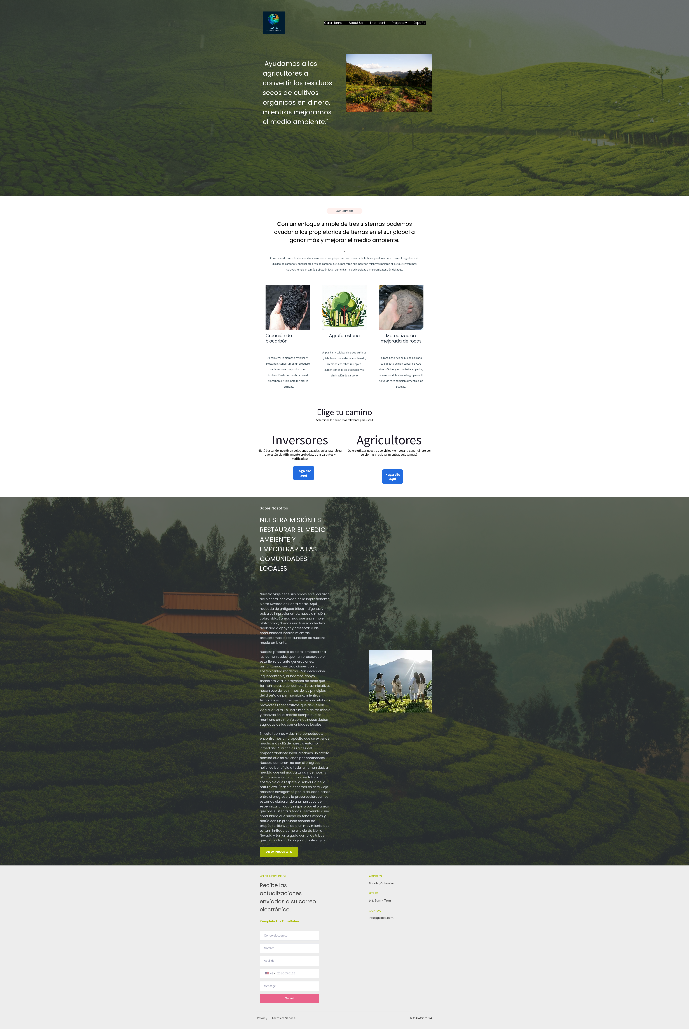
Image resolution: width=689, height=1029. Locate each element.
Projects (398, 23)
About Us (356, 23)
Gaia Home (333, 23)
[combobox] (270, 973)
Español (420, 23)
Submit (289, 998)
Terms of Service (284, 1018)
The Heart (377, 23)
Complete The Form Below (279, 921)
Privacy (262, 1018)
